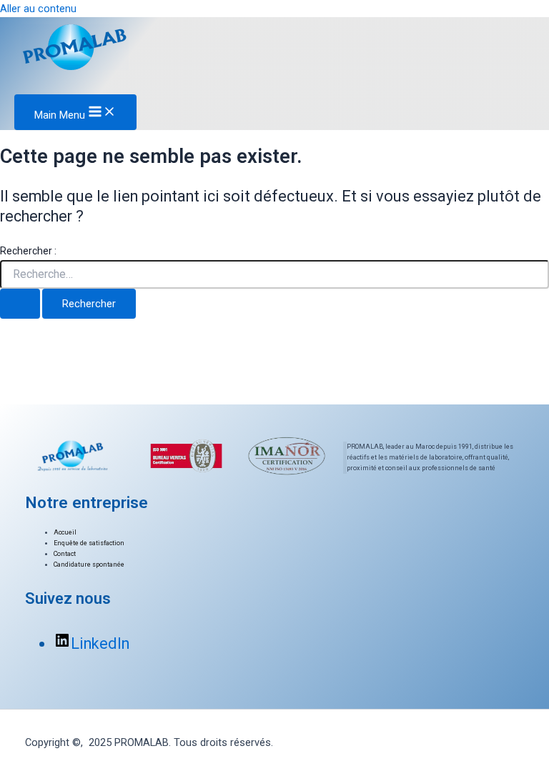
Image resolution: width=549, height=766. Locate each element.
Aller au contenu (38, 8)
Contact (65, 553)
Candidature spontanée (89, 564)
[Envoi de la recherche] (20, 304)
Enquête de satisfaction (89, 543)
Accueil (65, 532)
